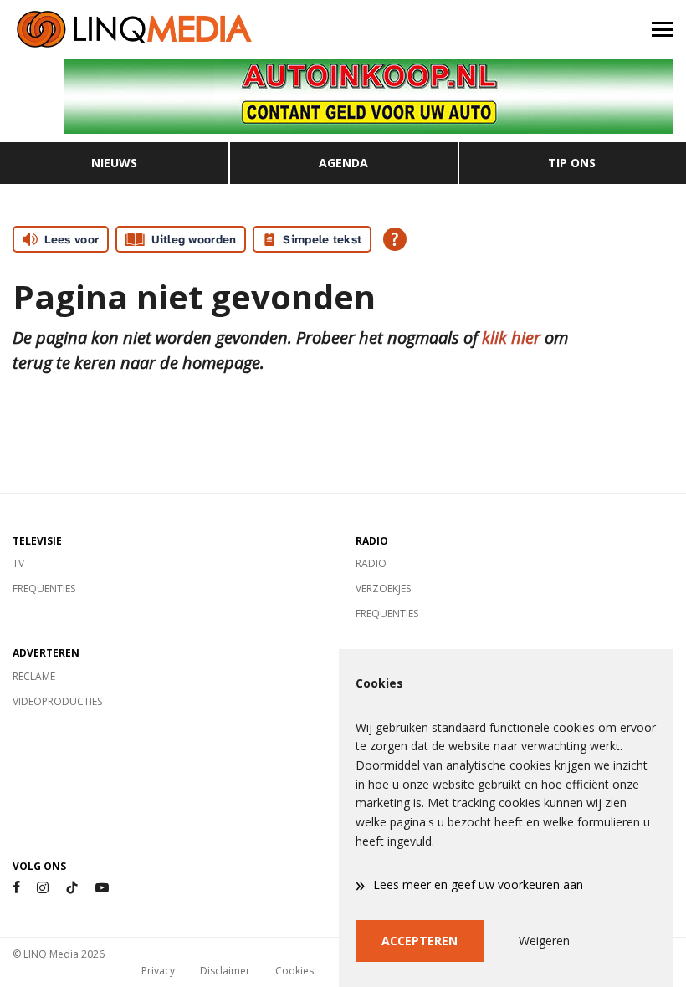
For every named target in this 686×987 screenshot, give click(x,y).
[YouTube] (102, 888)
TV (18, 563)
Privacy (158, 971)
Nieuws (114, 163)
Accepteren (419, 941)
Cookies (294, 971)
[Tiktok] (72, 888)
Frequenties (44, 588)
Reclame (34, 676)
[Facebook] (16, 888)
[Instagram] (43, 888)
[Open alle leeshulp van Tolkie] (395, 239)
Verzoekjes (383, 588)
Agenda (343, 163)
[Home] (171, 29)
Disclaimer (225, 971)
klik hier (511, 337)
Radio (371, 563)
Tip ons (572, 163)
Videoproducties (57, 701)
